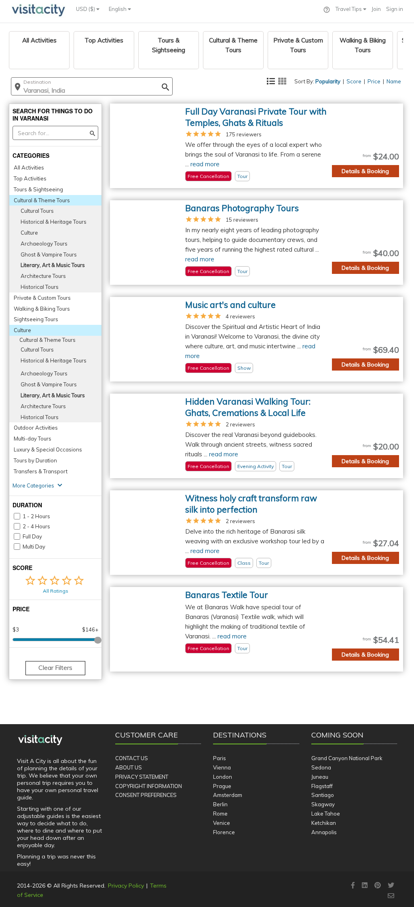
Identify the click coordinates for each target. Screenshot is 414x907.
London (222, 776)
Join (376, 9)
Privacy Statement (141, 776)
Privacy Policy (126, 885)
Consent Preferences (146, 795)
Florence (224, 832)
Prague (222, 786)
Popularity (327, 81)
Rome (220, 813)
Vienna (222, 767)
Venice (221, 823)
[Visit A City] (40, 740)
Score (353, 81)
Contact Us (131, 758)
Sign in (394, 9)
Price (374, 81)
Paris (219, 758)
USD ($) (86, 9)
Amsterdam (227, 795)
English (118, 9)
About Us (128, 767)
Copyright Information (148, 786)
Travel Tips (349, 9)
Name (394, 81)
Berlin (220, 804)
